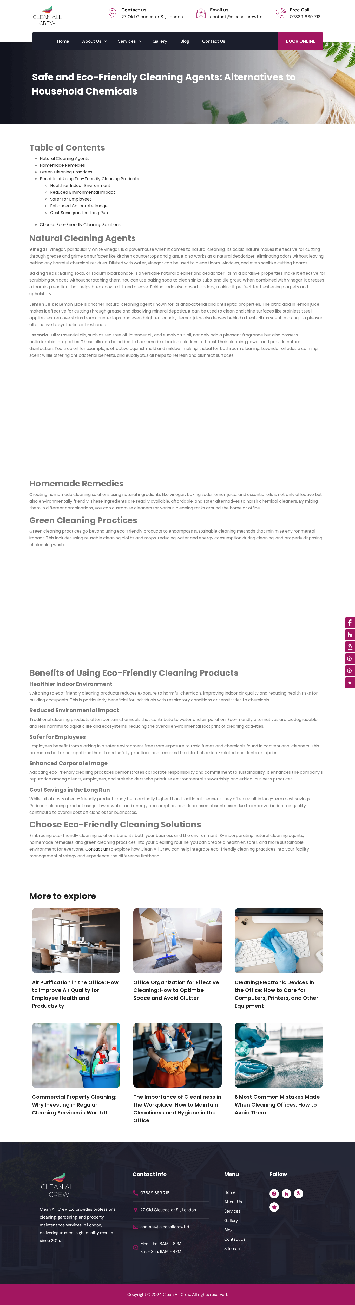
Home (63, 41)
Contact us (96, 849)
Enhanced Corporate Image (79, 206)
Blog (184, 41)
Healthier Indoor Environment (80, 186)
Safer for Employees (71, 199)
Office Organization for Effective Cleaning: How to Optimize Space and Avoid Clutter (176, 990)
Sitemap (232, 1248)
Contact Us (213, 41)
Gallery (160, 41)
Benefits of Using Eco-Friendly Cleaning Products (89, 179)
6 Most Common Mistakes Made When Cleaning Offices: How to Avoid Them (277, 1104)
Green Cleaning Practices (66, 172)
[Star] (274, 1207)
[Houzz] (286, 1193)
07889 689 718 (305, 17)
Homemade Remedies (62, 165)
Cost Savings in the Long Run (79, 213)
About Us (91, 41)
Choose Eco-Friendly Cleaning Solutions (80, 225)
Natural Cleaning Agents (64, 158)
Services (127, 41)
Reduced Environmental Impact (82, 192)
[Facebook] (274, 1193)
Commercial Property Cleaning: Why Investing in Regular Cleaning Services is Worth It (74, 1104)
